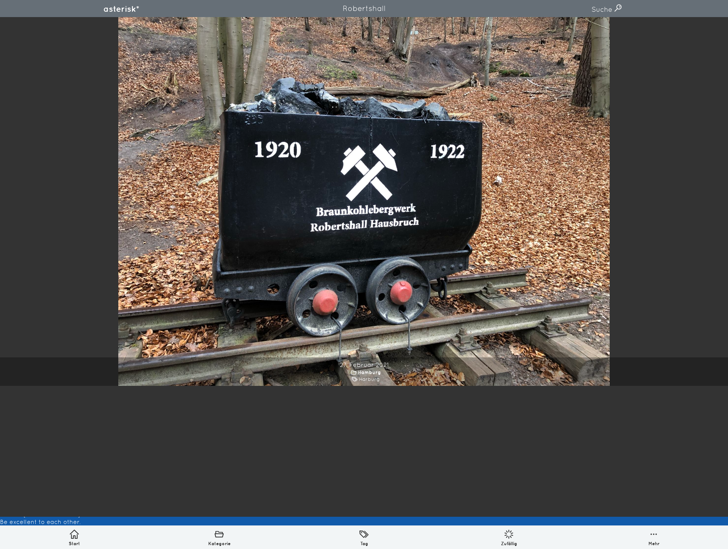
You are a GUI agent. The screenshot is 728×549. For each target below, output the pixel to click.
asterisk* (121, 9)
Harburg (369, 379)
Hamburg (369, 372)
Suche (603, 9)
